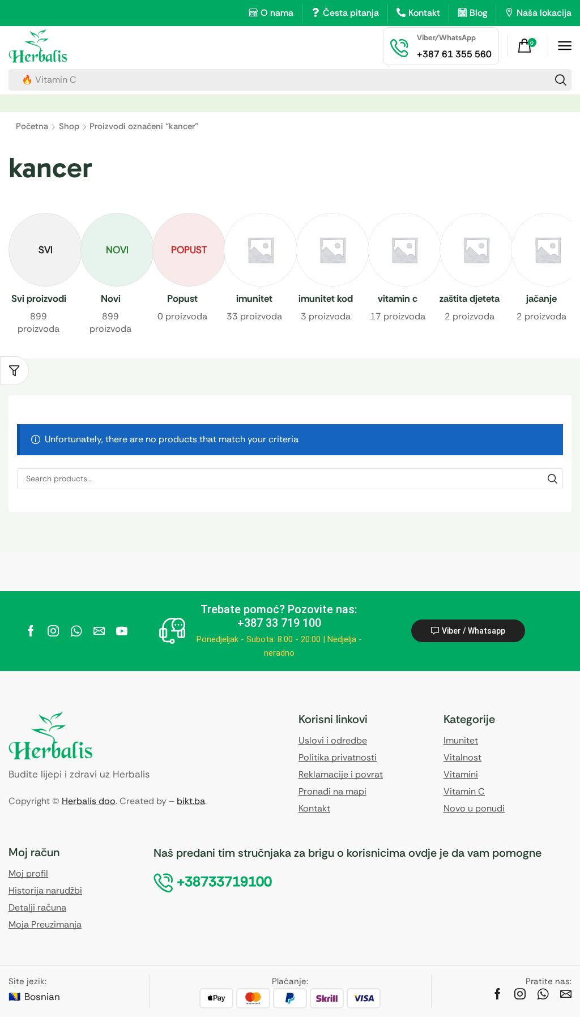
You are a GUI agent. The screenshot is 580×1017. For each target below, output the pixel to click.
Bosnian (42, 996)
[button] (528, 46)
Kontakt (424, 13)
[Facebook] (30, 630)
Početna (32, 126)
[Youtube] (121, 630)
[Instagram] (53, 630)
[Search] (561, 80)
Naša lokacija (544, 13)
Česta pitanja (351, 13)
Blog (478, 13)
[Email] (99, 630)
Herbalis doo (89, 801)
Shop (69, 126)
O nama (277, 13)
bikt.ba (191, 801)
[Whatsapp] (76, 630)
